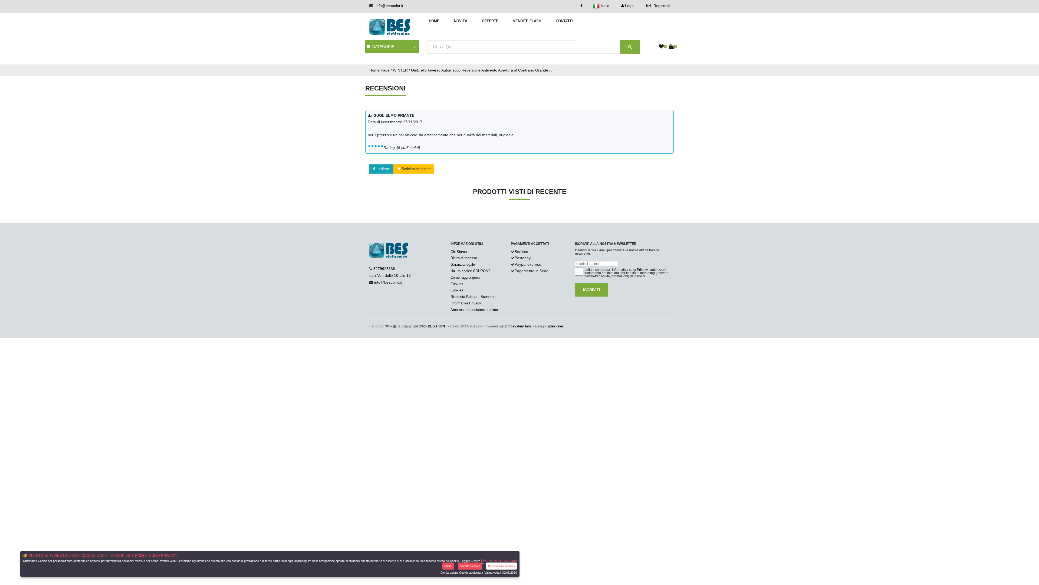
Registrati (661, 6)
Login (629, 6)
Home (434, 21)
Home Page (379, 70)
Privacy (642, 270)
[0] (661, 47)
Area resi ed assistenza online (474, 310)
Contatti (564, 21)
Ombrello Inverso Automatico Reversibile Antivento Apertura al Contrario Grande (479, 70)
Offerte (490, 21)
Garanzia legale (463, 264)
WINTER (400, 70)
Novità (460, 21)
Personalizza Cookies (501, 565)
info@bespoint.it (389, 6)
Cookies (457, 284)
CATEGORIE (382, 46)
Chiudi (448, 565)
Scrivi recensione (415, 169)
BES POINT (437, 326)
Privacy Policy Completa (499, 561)
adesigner (555, 326)
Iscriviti (591, 290)
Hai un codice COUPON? (470, 271)
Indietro (383, 169)
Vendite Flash (527, 21)
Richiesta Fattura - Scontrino (473, 297)
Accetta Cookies (470, 565)
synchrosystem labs (516, 326)
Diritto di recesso (464, 258)
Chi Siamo (459, 252)
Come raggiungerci (465, 277)
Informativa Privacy (466, 303)
